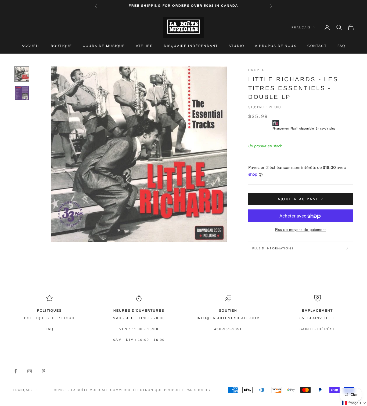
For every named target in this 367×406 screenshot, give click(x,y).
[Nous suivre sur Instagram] (29, 371)
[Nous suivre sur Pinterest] (43, 371)
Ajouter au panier (300, 199)
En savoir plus (325, 128)
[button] (354, 403)
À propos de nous (276, 46)
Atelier (144, 46)
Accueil (31, 46)
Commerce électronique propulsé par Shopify (160, 390)
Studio (236, 46)
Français (301, 27)
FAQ (341, 46)
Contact (317, 46)
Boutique (61, 46)
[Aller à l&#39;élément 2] (21, 93)
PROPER (256, 70)
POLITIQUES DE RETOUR (49, 318)
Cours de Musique (104, 46)
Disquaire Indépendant (191, 46)
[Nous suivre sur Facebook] (15, 371)
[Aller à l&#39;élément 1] (21, 74)
